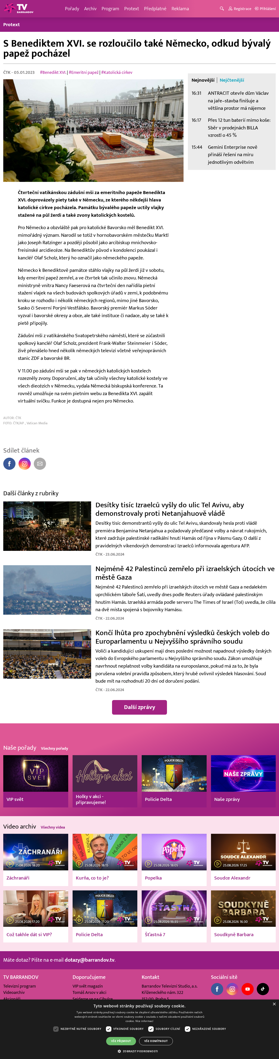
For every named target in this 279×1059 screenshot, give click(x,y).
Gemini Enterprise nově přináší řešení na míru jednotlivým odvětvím (232, 154)
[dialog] (139, 1029)
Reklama (180, 9)
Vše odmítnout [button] (156, 1041)
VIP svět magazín (88, 986)
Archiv (90, 9)
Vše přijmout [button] (121, 1041)
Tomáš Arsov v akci (89, 992)
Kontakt (150, 977)
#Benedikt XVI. (53, 72)
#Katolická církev (116, 72)
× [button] (274, 1004)
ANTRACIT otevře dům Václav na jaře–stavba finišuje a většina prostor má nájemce (238, 100)
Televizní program (19, 986)
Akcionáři (11, 998)
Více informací (144, 1021)
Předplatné (155, 9)
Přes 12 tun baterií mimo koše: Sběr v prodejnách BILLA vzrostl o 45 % (239, 127)
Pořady (72, 9)
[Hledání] (222, 9)
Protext (131, 9)
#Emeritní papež (84, 72)
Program (110, 9)
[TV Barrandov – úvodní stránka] (18, 8)
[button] (139, 1051)
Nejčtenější (232, 80)
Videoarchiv (14, 992)
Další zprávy (139, 707)
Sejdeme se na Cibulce (93, 998)
